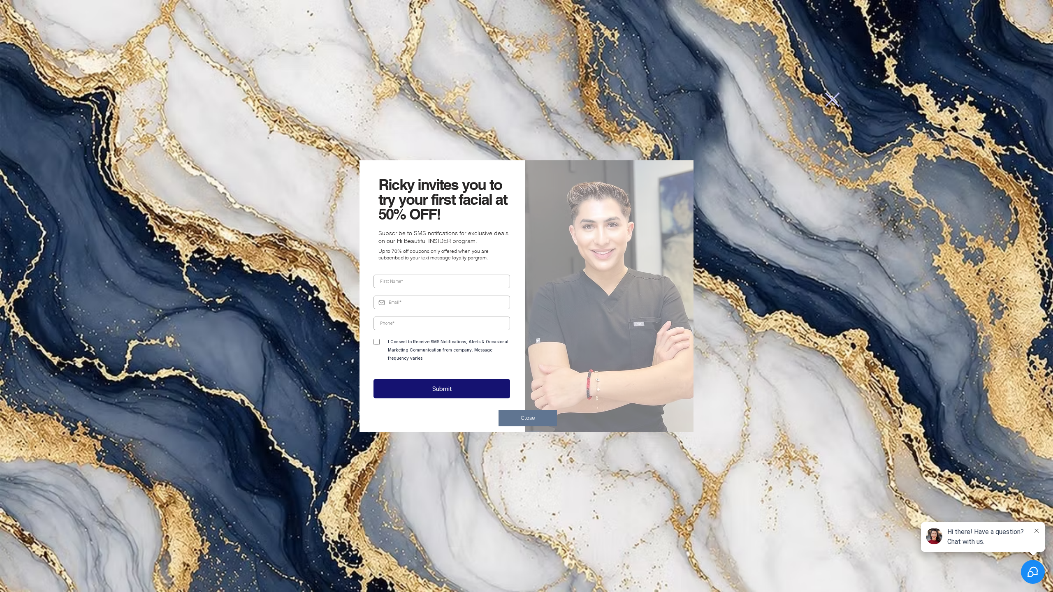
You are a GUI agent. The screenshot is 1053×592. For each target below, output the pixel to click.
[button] (832, 99)
